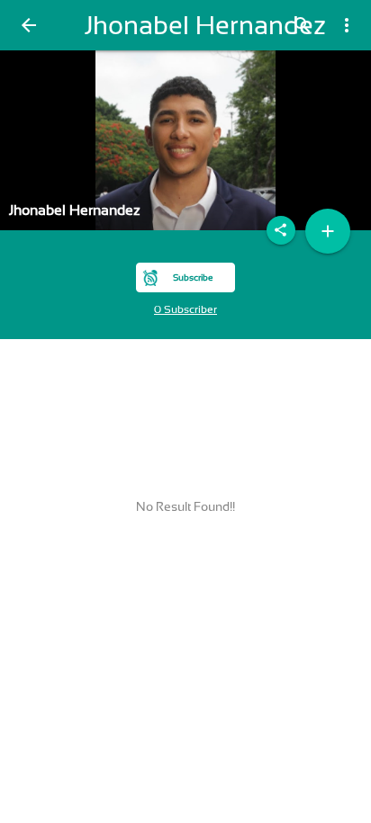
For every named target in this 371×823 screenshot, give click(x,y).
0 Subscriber (185, 309)
